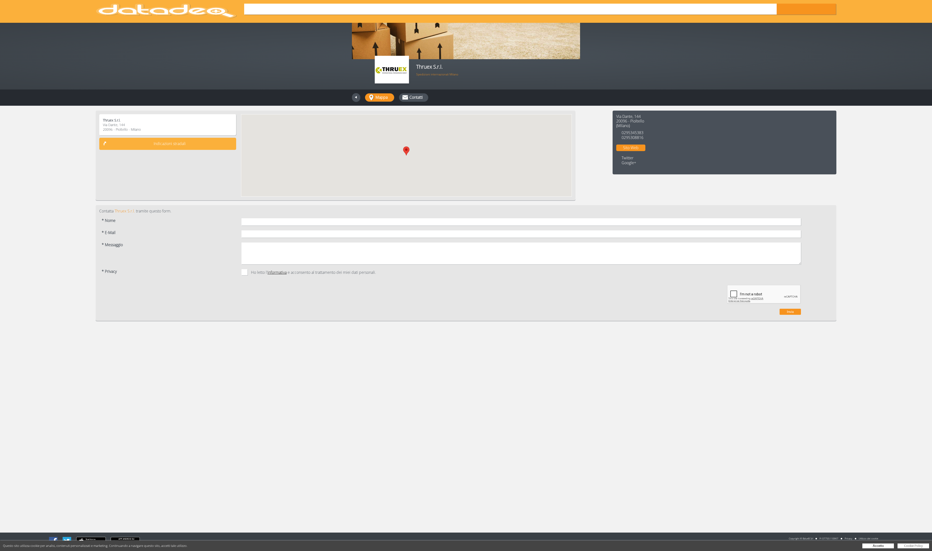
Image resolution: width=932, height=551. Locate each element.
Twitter (627, 158)
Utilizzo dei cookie (868, 538)
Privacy (848, 538)
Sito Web (631, 147)
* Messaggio (112, 245)
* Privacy (109, 271)
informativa (277, 272)
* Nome (109, 220)
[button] (406, 150)
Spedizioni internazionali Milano (437, 74)
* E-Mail (109, 232)
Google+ (629, 163)
